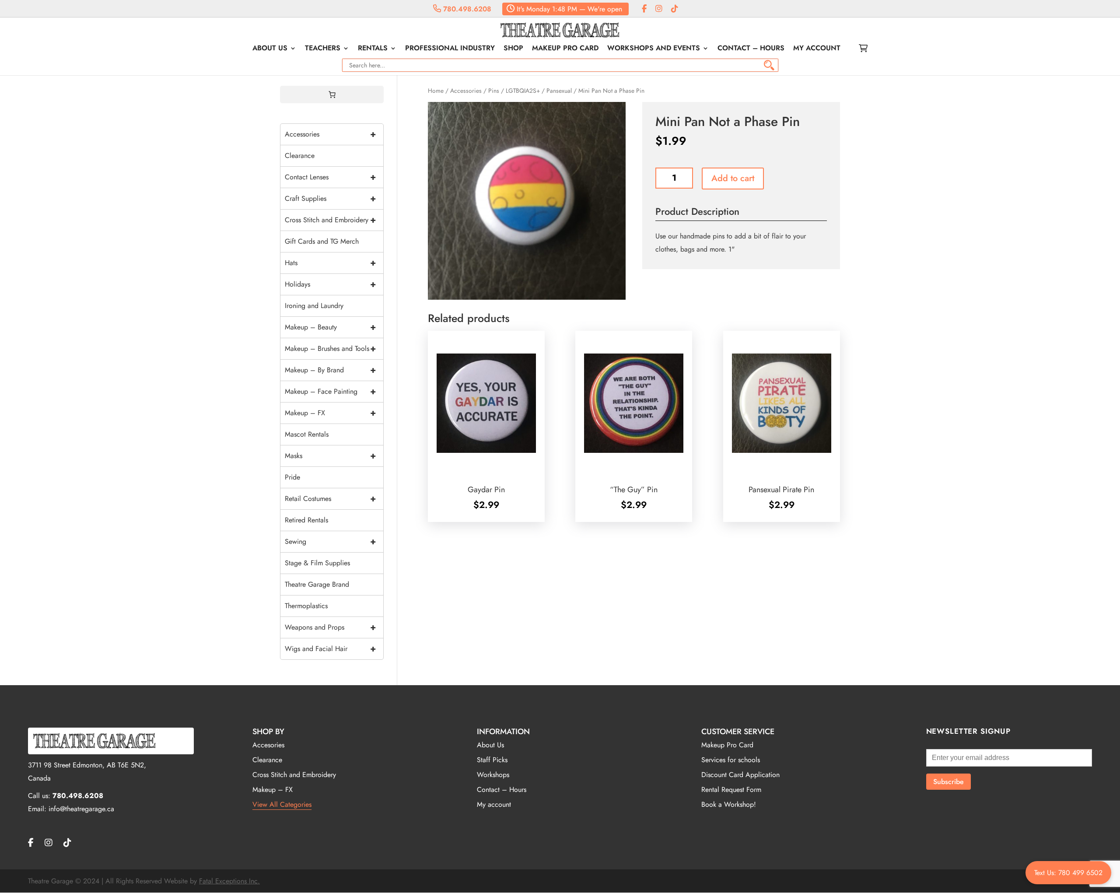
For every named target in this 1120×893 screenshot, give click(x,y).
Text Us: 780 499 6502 (1068, 873)
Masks (330, 455)
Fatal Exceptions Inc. (229, 881)
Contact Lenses (330, 177)
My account (816, 49)
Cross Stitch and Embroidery (330, 220)
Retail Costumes (330, 498)
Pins (493, 90)
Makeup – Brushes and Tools (330, 348)
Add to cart (732, 178)
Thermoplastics (306, 606)
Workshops (493, 775)
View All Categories (282, 804)
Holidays (330, 284)
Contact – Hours (751, 49)
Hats (330, 262)
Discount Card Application (740, 775)
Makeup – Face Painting (330, 391)
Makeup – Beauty (330, 327)
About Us (269, 49)
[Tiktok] (674, 9)
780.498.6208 (466, 9)
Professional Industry (450, 49)
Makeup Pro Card (565, 49)
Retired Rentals (306, 520)
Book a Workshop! (728, 804)
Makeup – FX (330, 412)
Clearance (300, 156)
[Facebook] (644, 9)
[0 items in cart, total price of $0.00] (332, 94)
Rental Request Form (731, 789)
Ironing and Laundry (314, 306)
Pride (292, 477)
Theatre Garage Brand (317, 584)
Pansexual (559, 90)
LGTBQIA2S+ (523, 90)
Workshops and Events (653, 49)
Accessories (466, 90)
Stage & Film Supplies (317, 563)
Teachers (322, 49)
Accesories (268, 745)
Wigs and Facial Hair (330, 648)
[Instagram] (658, 9)
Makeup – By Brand (330, 370)
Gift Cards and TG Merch (322, 241)
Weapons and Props (330, 627)
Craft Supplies (330, 198)
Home (436, 90)
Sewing (330, 541)
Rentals (373, 49)
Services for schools (730, 760)
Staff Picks (492, 760)
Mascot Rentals (307, 434)
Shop (513, 49)
